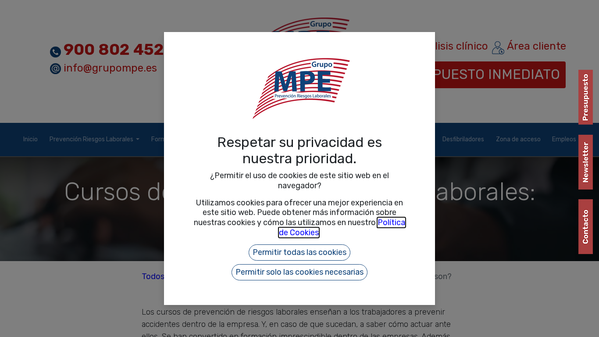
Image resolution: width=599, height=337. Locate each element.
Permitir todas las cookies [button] (299, 252)
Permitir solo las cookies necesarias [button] (299, 272)
